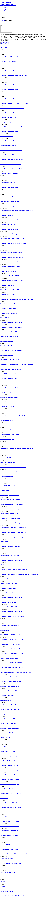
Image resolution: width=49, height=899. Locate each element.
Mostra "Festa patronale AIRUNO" (9, 271)
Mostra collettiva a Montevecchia (8, 248)
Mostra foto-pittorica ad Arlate (8, 308)
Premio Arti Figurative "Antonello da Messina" (12, 252)
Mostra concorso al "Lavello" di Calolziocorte (11, 429)
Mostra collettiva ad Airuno (7, 868)
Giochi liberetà (4, 882)
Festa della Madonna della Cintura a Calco (11, 648)
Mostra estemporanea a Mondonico (9, 196)
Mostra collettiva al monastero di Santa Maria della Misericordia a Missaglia (19, 574)
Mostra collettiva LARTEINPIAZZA (9, 728)
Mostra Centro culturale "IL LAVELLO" (10, 644)
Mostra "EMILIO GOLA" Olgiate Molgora (11, 634)
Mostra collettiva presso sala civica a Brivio (11, 150)
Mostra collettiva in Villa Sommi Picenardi (10, 56)
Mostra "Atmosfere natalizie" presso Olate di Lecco (13, 481)
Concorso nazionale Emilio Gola (8, 145)
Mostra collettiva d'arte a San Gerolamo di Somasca (13, 467)
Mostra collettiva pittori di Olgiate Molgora (11, 322)
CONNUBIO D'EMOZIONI (7, 840)
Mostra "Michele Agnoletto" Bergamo (9, 788)
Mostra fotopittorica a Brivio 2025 (8, 61)
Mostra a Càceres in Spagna (7, 439)
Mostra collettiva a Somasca (7, 695)
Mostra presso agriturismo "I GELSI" (9, 495)
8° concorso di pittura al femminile (8, 690)
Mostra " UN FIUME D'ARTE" (8, 425)
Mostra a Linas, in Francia (7, 406)
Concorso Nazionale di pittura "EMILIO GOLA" (12, 415)
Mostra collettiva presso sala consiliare (9, 70)
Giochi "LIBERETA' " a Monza (8, 565)
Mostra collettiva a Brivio (6, 215)
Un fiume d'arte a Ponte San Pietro (9, 336)
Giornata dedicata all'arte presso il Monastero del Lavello (14, 206)
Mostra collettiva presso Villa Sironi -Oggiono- (11, 257)
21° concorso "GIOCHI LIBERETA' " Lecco (11, 653)
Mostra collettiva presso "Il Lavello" (9, 802)
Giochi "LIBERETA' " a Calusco (8, 583)
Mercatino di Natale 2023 (6, 136)
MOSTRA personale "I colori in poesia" (10, 821)
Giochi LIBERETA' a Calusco (7, 453)
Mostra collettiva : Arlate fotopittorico (9, 826)
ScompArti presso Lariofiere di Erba (9, 513)
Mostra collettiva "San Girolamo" (8, 602)
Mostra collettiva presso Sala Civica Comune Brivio (13, 243)
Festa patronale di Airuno (6, 420)
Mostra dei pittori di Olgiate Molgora (9, 434)
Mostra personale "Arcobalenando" (9, 732)
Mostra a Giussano (5, 401)
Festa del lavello (4, 551)
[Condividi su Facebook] (4, 42)
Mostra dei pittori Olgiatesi (7, 457)
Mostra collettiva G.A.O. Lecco (8, 80)
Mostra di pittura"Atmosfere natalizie (9, 262)
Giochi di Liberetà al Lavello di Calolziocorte (11, 359)
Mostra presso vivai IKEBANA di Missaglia (11, 327)
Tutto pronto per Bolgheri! (7, 891)
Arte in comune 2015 (5, 700)
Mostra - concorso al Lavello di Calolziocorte (11, 350)
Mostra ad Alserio (4, 490)
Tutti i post (3, 47)
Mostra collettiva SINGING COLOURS (10, 765)
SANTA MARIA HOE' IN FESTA (8, 872)
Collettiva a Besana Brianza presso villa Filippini (12, 537)
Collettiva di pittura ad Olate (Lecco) (9, 704)
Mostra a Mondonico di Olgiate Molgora (10, 509)
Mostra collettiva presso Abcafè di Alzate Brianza (12, 812)
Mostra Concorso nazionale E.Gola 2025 (10, 52)
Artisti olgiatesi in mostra (6, 341)
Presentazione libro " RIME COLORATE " (11, 662)
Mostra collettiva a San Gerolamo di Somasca (11, 383)
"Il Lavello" (3, 877)
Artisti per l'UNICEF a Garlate (8, 844)
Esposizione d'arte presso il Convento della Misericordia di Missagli (16, 448)
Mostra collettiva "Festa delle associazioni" (10, 164)
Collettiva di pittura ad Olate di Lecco (9, 607)
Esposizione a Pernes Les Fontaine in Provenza (11, 280)
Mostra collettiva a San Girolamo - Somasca (11, 774)
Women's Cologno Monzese (7, 858)
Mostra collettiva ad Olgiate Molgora (9, 234)
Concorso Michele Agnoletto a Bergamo (10, 499)
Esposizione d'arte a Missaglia (7, 294)
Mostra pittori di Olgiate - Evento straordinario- (12, 122)
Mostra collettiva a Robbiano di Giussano (10, 546)
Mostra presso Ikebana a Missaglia (9, 397)
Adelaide (4, 15)
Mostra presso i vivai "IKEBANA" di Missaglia (12, 616)
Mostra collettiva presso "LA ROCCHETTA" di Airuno (14, 103)
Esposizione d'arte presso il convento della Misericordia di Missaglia (17, 299)
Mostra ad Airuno (4, 630)
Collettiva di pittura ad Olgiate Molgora (10, 709)
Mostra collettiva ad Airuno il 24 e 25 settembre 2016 (13, 527)
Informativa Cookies (22, 895)
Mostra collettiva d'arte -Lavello (8, 285)
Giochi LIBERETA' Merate (7, 737)
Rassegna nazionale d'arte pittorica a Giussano (11, 504)
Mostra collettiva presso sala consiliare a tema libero (13, 178)
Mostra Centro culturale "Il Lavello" (9, 718)
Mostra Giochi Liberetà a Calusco (8, 313)
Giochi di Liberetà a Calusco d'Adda (9, 373)
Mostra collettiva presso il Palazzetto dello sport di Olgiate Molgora (16, 210)
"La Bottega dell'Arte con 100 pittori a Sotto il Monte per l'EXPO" (16, 672)
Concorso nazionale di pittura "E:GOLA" (10, 276)
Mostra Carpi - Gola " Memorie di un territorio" (12, 168)
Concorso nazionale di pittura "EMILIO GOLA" (12, 238)
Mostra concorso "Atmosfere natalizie (9, 779)
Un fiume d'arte (4, 541)
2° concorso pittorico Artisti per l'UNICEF (10, 807)
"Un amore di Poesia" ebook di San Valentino (11, 667)
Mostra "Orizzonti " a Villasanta (8, 593)
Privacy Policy (15, 895)
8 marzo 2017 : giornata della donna (9, 462)
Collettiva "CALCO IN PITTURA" (9, 723)
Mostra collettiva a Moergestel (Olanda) (10, 173)
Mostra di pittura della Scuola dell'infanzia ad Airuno (13, 569)
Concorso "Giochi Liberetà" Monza (9, 658)
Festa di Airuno (4, 798)
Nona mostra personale (6, 443)
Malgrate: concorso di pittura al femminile (10, 863)
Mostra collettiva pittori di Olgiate (8, 378)
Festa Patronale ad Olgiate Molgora (9, 760)
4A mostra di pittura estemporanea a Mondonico (12, 94)
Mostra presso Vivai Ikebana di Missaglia (10, 471)
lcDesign (7, 896)
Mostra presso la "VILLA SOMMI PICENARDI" (12, 639)
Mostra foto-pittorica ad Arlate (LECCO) (10, 681)
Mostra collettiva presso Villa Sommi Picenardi (11, 154)
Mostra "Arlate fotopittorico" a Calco (9, 485)
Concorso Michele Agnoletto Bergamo (9, 756)
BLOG (2, 20)
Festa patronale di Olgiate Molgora (9, 849)
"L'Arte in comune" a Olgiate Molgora (10, 770)
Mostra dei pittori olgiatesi (6, 476)
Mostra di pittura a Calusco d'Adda (9, 676)
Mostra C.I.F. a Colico (5, 317)
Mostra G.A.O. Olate (5, 392)
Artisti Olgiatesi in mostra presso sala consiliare (11, 126)
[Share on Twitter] (4, 43)
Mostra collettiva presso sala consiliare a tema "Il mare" (14, 75)
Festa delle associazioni (6, 345)
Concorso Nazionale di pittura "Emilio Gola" (11, 793)
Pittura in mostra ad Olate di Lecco (9, 304)
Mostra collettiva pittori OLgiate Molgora (10, 266)
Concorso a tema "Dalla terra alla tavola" (10, 555)
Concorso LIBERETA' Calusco (8, 751)
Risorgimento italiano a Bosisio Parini (9, 201)
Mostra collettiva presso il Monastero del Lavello (12, 66)
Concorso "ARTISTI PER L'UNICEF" (10, 742)
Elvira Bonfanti (8, 895)
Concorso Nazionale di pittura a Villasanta (10, 579)
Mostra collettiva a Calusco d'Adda (9, 830)
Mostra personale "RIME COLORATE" (10, 714)
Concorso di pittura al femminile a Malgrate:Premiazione (14, 854)
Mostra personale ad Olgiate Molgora (9, 331)
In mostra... (3, 886)
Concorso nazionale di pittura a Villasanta (10, 369)
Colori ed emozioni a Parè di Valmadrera (10, 835)
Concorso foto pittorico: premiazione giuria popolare (13, 816)
